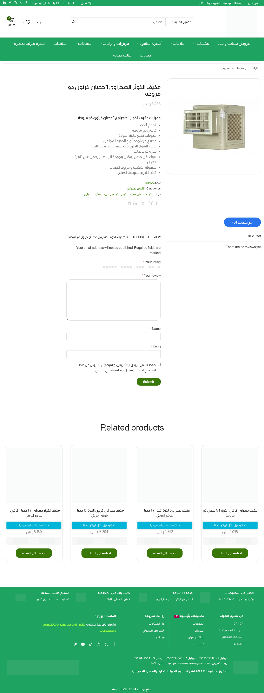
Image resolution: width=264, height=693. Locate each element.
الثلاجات (179, 43)
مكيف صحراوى (92, 194)
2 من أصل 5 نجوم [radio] (151, 267)
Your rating (151, 262)
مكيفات (203, 43)
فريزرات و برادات (116, 43)
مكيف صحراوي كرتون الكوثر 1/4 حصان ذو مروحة (230, 513)
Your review (151, 275)
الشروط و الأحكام (209, 3)
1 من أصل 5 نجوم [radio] (159, 267)
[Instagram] (15, 3)
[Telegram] (75, 644)
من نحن (253, 3)
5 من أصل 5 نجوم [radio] (110, 267)
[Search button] (73, 22)
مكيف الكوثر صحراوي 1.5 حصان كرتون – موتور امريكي (34, 513)
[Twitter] (21, 3)
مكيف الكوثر (128, 194)
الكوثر (141, 188)
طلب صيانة (122, 55)
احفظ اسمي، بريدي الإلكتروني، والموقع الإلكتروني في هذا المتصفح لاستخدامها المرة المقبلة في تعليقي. (117, 367)
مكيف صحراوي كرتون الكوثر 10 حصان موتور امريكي (99, 513)
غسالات (85, 43)
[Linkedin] (4, 3)
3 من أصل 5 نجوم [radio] (140, 267)
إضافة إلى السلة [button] (230, 553)
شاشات (60, 43)
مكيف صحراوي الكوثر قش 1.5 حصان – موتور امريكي (164, 513)
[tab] (242, 222)
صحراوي (225, 68)
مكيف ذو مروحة (111, 194)
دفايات (145, 55)
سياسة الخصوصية (234, 3)
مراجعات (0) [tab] (242, 222)
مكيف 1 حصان (145, 194)
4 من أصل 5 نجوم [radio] (126, 267)
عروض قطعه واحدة (233, 43)
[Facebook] (26, 3)
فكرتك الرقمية (122, 689)
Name (155, 329)
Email (155, 347)
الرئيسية (253, 68)
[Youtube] (83, 644)
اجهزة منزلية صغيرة (29, 43)
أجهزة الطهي (150, 43)
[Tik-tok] (90, 644)
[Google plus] (10, 3)
